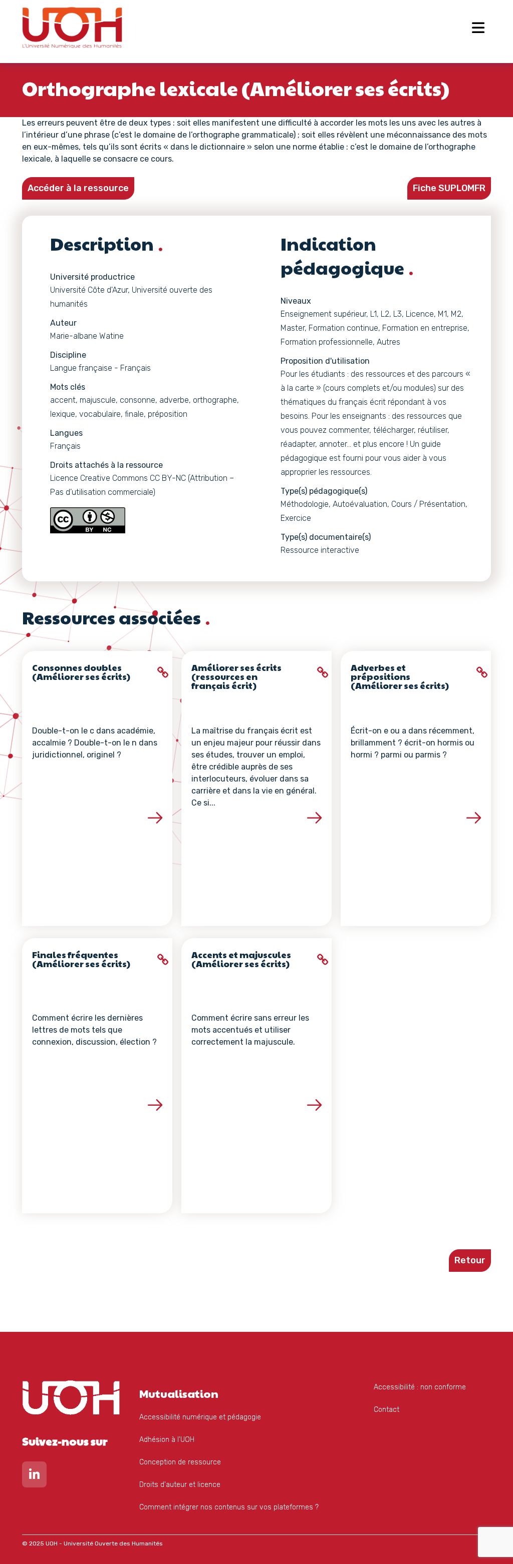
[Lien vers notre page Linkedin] (34, 1476)
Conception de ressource (180, 1462)
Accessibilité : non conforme (420, 1387)
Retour (469, 1260)
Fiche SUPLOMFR (449, 188)
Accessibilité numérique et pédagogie (200, 1417)
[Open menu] (478, 27)
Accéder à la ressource (78, 188)
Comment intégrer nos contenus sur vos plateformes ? (229, 1507)
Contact (386, 1409)
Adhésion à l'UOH (166, 1439)
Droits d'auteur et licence (179, 1484)
